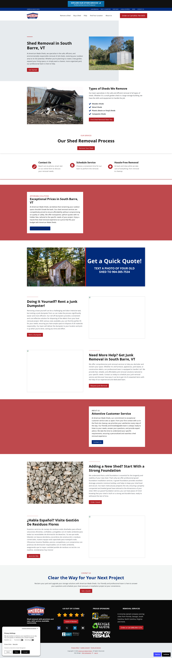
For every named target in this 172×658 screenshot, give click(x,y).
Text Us (157, 654)
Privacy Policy (75, 648)
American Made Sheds (85, 651)
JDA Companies (86, 653)
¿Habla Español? (126, 9)
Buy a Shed (77, 16)
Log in (96, 653)
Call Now (166, 654)
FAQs (85, 16)
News (133, 9)
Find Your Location (96, 16)
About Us (109, 16)
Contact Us (140, 9)
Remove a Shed (65, 16)
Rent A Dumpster (106, 9)
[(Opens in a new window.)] (71, 634)
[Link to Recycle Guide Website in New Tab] (101, 625)
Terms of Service (96, 648)
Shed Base (116, 9)
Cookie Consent (85, 648)
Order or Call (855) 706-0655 (133, 15)
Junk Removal (95, 9)
